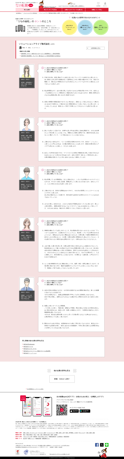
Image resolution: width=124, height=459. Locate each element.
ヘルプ (59, 5)
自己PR (25, 438)
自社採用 (60, 447)
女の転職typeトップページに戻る (35, 389)
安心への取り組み (27, 445)
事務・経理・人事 (60, 432)
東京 (24, 434)
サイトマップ (65, 5)
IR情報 (56, 447)
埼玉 (35, 434)
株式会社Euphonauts (29, 344)
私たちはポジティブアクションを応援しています (60, 454)
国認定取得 (66, 436)
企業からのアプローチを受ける (74, 9)
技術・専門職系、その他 (72, 432)
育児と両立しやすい (43, 436)
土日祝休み (60, 436)
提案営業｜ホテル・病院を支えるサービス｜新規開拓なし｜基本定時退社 (40, 53)
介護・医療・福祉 (90, 432)
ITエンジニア (82, 432)
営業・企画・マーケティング (30, 432)
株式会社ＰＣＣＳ (28, 346)
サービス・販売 (42, 432)
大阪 (41, 434)
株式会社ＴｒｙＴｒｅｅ (30, 353)
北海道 (55, 434)
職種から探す (19, 432)
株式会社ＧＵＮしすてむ (30, 348)
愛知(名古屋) (46, 434)
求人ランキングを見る (50, 9)
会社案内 (51, 447)
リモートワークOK (27, 436)
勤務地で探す (19, 434)
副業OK (35, 436)
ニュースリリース (56, 445)
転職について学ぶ (97, 9)
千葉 (38, 434)
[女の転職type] (19, 447)
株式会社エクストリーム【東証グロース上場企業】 (37, 351)
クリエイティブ (51, 432)
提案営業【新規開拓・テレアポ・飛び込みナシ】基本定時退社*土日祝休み (40, 56)
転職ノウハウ (19, 438)
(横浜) (31, 434)
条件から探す (19, 436)
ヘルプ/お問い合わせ (65, 445)
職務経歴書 (38, 438)
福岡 (52, 434)
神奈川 (28, 434)
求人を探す (27, 9)
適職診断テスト (46, 438)
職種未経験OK (52, 436)
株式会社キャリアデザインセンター (29, 447)
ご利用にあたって (19, 445)
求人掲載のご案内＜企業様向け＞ (76, 5)
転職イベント (31, 438)
